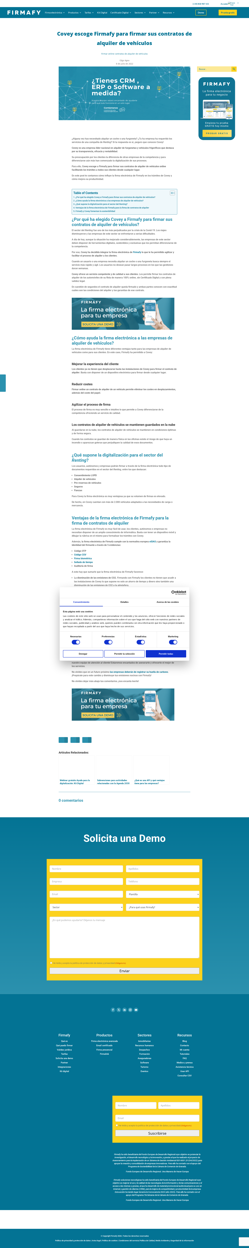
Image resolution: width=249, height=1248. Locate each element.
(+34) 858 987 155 (201, 4)
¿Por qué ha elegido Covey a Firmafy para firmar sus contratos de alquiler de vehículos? (115, 197)
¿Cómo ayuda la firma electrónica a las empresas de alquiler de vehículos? (110, 200)
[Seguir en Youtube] (136, 1010)
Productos (73, 12)
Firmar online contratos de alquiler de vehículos (124, 53)
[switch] (108, 642)
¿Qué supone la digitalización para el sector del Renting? (102, 204)
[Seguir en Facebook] (113, 1010)
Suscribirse (157, 1133)
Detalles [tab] (124, 602)
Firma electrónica (53, 12)
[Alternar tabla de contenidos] (171, 193)
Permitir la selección (124, 654)
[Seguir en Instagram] (130, 1010)
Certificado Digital (119, 12)
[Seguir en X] (118, 1010)
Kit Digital (102, 12)
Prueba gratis (228, 12)
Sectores (139, 12)
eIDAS (152, 541)
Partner (153, 12)
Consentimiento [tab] (81, 602)
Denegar (83, 654)
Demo (201, 12)
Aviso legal (96, 1240)
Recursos (167, 12)
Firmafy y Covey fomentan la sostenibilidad (95, 211)
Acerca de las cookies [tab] (168, 602)
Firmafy (137, 252)
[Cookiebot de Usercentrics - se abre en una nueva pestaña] (173, 592)
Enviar (124, 970)
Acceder (224, 4)
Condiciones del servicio (129, 1240)
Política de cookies (110, 1240)
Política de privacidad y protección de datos (73, 1240)
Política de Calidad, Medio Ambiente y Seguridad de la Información (167, 1240)
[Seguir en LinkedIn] (124, 1010)
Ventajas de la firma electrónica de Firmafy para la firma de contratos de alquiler (112, 208)
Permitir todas (166, 654)
